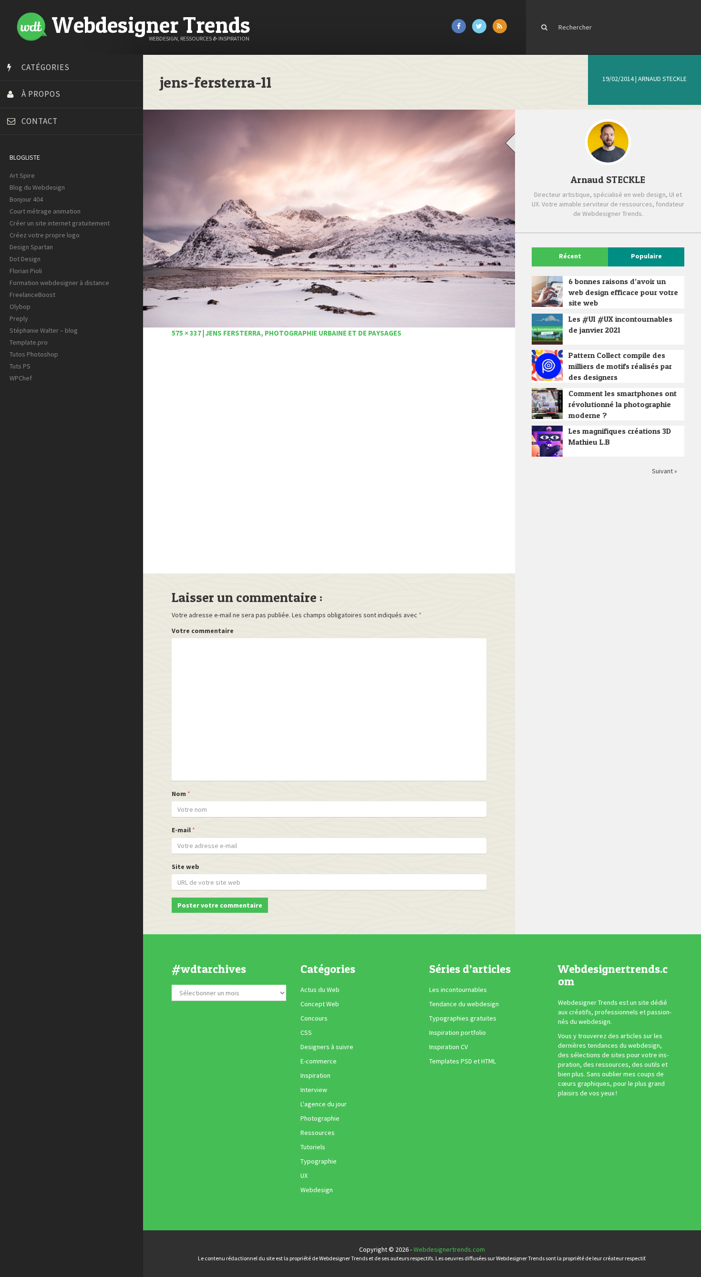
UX (304, 1175)
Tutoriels (312, 1147)
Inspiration (315, 1075)
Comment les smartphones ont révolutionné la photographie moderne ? (622, 404)
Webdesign (316, 1189)
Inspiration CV (448, 1046)
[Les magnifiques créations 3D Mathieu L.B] (547, 441)
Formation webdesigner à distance (59, 282)
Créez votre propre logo (45, 235)
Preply (19, 318)
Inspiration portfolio (457, 1032)
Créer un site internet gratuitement (60, 223)
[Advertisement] (329, 461)
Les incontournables (458, 989)
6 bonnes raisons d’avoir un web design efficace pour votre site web (623, 292)
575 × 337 (186, 332)
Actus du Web (320, 989)
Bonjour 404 (26, 199)
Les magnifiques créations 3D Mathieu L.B (619, 436)
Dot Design (25, 259)
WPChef (21, 378)
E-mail (181, 830)
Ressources (317, 1132)
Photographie (320, 1118)
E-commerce (318, 1061)
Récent (570, 256)
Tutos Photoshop (34, 354)
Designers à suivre (326, 1046)
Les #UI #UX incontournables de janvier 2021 (620, 324)
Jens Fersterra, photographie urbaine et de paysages (304, 332)
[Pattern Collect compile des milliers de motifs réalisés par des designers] (547, 365)
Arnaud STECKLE (662, 78)
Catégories (45, 67)
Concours (314, 1018)
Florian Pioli (26, 270)
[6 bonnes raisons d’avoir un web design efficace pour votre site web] (547, 291)
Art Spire (22, 175)
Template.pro (29, 342)
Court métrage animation (45, 211)
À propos (41, 94)
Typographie (318, 1161)
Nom (179, 793)
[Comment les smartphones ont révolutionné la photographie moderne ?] (547, 403)
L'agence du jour (323, 1104)
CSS (306, 1032)
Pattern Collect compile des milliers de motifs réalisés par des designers (620, 366)
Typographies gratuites (462, 1018)
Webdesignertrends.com (449, 1249)
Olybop (20, 306)
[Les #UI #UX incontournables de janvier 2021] (547, 329)
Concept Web (319, 1004)
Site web (185, 866)
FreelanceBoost (32, 294)
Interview (313, 1089)
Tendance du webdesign (464, 1004)
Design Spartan (31, 247)
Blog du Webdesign (37, 187)
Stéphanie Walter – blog (44, 330)
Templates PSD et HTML (462, 1061)
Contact (39, 121)
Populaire (646, 256)
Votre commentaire (203, 630)
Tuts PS (20, 366)
